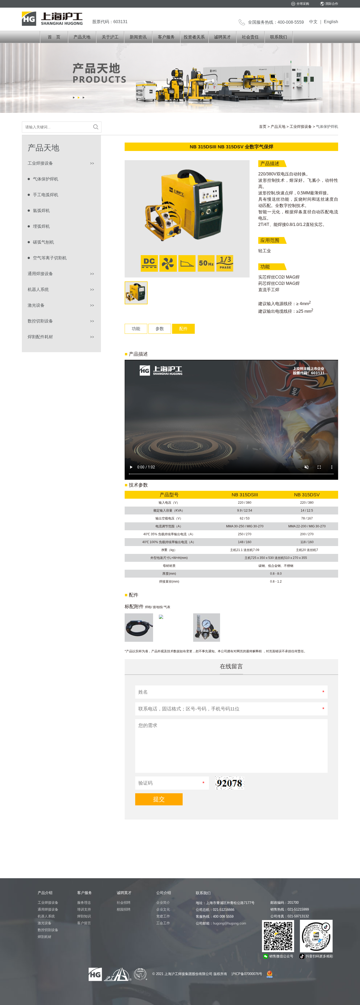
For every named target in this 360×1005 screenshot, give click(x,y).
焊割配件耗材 (40, 337)
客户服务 (166, 37)
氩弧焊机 (41, 210)
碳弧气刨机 (43, 242)
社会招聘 (123, 903)
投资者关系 (194, 37)
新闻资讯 (138, 37)
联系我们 (278, 37)
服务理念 (84, 903)
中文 (313, 21)
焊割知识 (84, 916)
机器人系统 (38, 289)
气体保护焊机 (45, 179)
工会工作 (163, 923)
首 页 (54, 37)
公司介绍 (163, 893)
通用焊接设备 (40, 273)
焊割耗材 (44, 937)
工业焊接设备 (301, 126)
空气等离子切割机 (50, 258)
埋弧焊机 (41, 226)
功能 (136, 328)
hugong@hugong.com (229, 923)
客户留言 (84, 923)
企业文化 (163, 909)
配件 (183, 328)
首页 (262, 126)
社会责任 (250, 37)
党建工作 (163, 916)
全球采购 (302, 4)
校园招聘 (123, 909)
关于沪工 (110, 37)
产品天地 (82, 37)
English (331, 21)
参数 (159, 328)
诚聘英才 (222, 37)
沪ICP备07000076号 (246, 974)
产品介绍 (45, 893)
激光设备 (36, 305)
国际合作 (331, 4)
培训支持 (84, 909)
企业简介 (163, 903)
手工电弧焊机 (45, 195)
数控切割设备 (40, 321)
